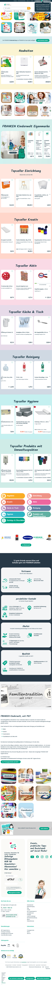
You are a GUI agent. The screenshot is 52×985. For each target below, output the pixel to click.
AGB (16, 888)
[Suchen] (29, 8)
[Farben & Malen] (8, 810)
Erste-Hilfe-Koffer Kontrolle (6, 935)
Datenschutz (48, 968)
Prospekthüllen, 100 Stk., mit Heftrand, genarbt (41, 195)
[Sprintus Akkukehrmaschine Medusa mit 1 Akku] (43, 61)
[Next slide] (49, 71)
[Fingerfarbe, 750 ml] (31, 134)
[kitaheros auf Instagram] (46, 856)
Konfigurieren (30, 978)
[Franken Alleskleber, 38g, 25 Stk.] (24, 229)
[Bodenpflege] (43, 793)
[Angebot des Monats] (6, 14)
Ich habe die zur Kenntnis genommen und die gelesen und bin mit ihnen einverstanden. (14, 888)
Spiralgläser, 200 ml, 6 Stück (22, 332)
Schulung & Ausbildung (5, 932)
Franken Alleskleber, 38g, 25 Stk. (23, 240)
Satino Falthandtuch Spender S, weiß (23, 72)
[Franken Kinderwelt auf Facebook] (37, 856)
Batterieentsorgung (30, 906)
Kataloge (15, 0)
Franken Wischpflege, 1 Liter (41, 377)
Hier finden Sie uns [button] (6, 901)
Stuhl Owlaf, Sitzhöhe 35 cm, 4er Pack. (23, 195)
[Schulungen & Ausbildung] (39, 97)
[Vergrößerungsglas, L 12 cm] (43, 276)
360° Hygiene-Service (5, 930)
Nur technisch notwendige (16, 978)
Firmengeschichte (30, 930)
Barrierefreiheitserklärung (32, 917)
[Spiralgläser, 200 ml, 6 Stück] (24, 322)
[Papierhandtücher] (26, 793)
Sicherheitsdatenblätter (22, 0)
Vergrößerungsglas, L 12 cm (41, 289)
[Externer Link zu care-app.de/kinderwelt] (32, 28)
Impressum (47, 967)
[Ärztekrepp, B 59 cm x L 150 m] (43, 411)
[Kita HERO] (19, 97)
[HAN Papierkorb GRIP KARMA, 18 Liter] (43, 460)
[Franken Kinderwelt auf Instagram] (42, 856)
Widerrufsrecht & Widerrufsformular (35, 967)
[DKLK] (19, 27)
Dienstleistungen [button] (5, 926)
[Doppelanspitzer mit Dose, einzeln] (43, 229)
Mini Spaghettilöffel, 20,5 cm (41, 332)
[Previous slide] (2, 71)
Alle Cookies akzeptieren (43, 978)
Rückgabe (29, 914)
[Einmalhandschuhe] (26, 810)
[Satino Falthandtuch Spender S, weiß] (24, 61)
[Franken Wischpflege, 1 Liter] (43, 367)
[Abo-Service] (45, 28)
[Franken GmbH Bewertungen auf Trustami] (13, 956)
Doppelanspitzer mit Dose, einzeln (43, 240)
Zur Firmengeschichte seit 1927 (10, 762)
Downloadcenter (30, 905)
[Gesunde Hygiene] (32, 111)
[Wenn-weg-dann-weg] (26, 776)
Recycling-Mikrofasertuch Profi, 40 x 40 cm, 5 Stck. (24, 470)
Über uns (28, 0)
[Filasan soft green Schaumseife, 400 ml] (39, 134)
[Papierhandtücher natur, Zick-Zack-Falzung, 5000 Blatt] (24, 411)
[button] (2, 539)
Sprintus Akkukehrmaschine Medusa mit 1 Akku (41, 72)
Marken (28, 932)
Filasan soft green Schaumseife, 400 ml (39, 143)
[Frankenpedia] (45, 111)
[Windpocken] (6, 110)
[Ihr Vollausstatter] (39, 15)
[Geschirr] (43, 776)
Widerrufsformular (30, 921)
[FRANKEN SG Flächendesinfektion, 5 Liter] (47, 134)
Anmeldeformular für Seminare (7, 933)
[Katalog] (19, 14)
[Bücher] (8, 793)
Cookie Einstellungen (31, 916)
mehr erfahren (44, 828)
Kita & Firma (45, 0)
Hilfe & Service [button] (30, 901)
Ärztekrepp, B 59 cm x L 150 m (42, 422)
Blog (28, 908)
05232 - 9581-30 (7, 908)
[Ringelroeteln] (19, 110)
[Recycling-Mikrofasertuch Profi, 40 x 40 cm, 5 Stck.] (24, 460)
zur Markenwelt (26, 545)
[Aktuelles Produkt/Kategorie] (6, 27)
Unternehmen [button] (30, 926)
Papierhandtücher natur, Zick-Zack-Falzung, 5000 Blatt (23, 422)
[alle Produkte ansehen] (13, 145)
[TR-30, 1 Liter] (24, 367)
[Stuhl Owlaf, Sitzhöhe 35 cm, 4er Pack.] (24, 184)
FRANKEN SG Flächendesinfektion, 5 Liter (47, 143)
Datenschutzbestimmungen (15, 887)
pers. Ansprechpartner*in (32, 911)
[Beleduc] (6, 97)
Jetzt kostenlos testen (43, 40)
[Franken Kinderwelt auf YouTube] (32, 857)
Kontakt (32, 0)
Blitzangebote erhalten (14, 892)
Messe (28, 919)
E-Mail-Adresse (8, 873)
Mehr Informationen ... (3, 982)
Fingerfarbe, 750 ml (30, 141)
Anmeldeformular (30, 913)
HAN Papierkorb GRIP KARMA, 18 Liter (42, 470)
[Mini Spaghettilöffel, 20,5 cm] (43, 322)
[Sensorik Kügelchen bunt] (24, 276)
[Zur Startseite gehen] (8, 5)
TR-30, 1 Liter (19, 377)
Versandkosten (23, 962)
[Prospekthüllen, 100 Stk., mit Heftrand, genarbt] (43, 184)
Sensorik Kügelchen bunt (22, 286)
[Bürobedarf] (8, 776)
